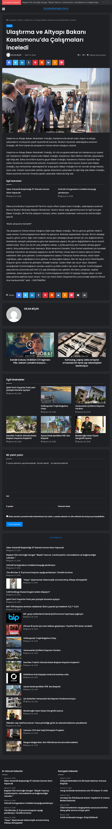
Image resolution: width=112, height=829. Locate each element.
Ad (8, 496)
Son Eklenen (56, 537)
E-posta (10, 506)
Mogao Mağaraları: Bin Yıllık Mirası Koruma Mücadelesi (50, 742)
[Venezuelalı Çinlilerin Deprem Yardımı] (90, 394)
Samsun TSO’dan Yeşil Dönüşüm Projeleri (43, 730)
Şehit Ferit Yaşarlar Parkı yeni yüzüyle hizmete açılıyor (20, 388)
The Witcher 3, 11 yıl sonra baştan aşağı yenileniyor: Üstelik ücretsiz (39, 572)
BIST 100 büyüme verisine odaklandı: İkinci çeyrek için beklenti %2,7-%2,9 (42, 606)
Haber (20, 20)
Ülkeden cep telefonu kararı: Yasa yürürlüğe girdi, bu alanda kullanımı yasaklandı (46, 723)
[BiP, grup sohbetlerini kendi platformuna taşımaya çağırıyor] (13, 618)
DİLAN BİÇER (16, 55)
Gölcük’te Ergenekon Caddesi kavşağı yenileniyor (30, 565)
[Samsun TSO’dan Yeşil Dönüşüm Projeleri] (13, 734)
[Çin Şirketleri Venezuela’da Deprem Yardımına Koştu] (13, 702)
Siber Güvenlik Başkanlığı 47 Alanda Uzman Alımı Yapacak (35, 547)
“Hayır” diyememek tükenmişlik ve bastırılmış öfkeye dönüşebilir (55, 579)
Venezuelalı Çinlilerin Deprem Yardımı (89, 407)
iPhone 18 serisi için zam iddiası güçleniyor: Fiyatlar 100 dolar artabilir (57, 626)
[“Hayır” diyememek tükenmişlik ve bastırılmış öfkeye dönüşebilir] (13, 583)
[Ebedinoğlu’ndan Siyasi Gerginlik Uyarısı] (90, 424)
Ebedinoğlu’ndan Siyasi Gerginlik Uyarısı (86, 437)
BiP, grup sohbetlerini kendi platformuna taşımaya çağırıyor (53, 614)
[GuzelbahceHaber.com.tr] (56, 8)
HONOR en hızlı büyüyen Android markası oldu (46, 674)
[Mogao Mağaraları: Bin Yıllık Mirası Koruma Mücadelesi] (13, 746)
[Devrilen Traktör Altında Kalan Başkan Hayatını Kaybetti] (21, 424)
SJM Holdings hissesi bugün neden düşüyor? (28, 592)
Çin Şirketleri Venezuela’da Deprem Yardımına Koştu (49, 698)
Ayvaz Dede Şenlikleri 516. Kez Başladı (55, 437)
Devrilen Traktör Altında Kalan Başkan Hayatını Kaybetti (21, 437)
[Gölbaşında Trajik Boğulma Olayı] (56, 394)
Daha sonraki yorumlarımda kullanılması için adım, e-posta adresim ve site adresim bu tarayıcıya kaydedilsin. (57, 516)
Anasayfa (12, 20)
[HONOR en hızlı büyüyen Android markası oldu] (13, 678)
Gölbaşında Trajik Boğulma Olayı (54, 407)
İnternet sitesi (64, 506)
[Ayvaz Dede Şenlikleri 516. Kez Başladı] (56, 424)
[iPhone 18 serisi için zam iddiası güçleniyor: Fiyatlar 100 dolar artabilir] (13, 630)
